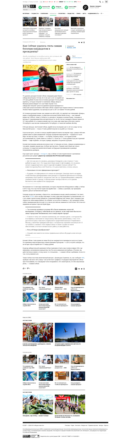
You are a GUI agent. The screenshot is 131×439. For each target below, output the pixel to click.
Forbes (31, 196)
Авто (84, 13)
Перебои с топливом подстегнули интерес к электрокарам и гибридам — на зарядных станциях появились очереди (45, 32)
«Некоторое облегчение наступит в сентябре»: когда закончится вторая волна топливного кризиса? (30, 32)
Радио (72, 425)
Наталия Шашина (77, 57)
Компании (44, 13)
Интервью (26, 13)
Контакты (77, 425)
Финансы (53, 13)
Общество (70, 13)
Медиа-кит (84, 425)
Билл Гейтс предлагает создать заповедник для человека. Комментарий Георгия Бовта (78, 31)
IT (101, 13)
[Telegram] (81, 42)
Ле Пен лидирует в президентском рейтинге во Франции (74, 69)
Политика (61, 13)
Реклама (67, 425)
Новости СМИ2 (27, 317)
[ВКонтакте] (79, 42)
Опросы (106, 425)
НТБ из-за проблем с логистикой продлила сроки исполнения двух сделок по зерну (74, 89)
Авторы (101, 425)
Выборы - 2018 (71, 47)
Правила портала (93, 425)
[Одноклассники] (84, 42)
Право (78, 13)
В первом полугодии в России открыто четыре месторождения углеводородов (74, 81)
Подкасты (35, 13)
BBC (83, 258)
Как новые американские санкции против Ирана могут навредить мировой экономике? (61, 32)
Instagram (44, 154)
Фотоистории (27, 320)
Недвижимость (93, 13)
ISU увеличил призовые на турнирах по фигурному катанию (73, 74)
